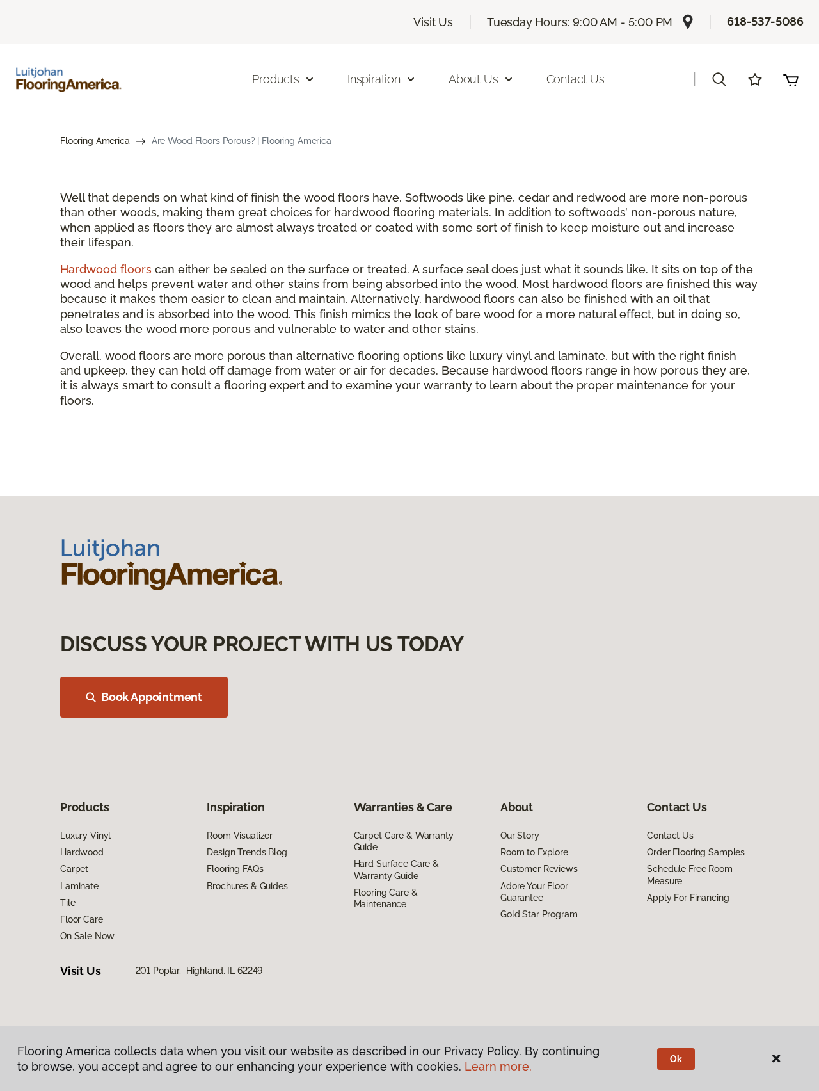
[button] (719, 79)
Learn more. (498, 1066)
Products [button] (275, 79)
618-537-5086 (765, 21)
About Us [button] (473, 79)
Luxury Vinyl (85, 835)
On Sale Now (87, 936)
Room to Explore (534, 852)
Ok (676, 1059)
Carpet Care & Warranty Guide (404, 841)
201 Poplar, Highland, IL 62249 (199, 971)
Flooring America (95, 141)
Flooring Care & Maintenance (386, 898)
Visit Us (433, 22)
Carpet (74, 869)
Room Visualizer (240, 835)
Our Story (519, 835)
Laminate (79, 886)
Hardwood (82, 852)
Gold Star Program (539, 914)
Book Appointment (151, 697)
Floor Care (81, 919)
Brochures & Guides (247, 886)
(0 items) (791, 79)
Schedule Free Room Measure (689, 874)
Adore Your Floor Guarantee (534, 892)
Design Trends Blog (247, 852)
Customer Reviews (539, 869)
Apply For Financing (688, 898)
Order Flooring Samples (696, 852)
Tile (67, 903)
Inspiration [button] (374, 79)
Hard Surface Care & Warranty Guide (396, 869)
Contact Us (575, 79)
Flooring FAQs (235, 869)
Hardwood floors (106, 269)
